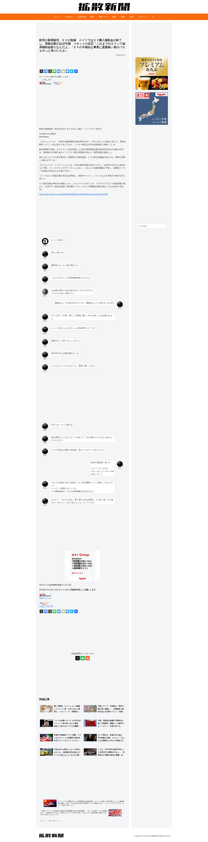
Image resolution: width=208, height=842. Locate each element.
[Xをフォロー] (77, 658)
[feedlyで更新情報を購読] (82, 658)
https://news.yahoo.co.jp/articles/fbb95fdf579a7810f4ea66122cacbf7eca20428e (73, 194)
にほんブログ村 (46, 606)
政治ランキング (45, 598)
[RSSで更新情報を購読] (87, 658)
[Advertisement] (82, 31)
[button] (168, 226)
